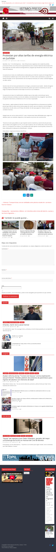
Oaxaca (36, 373)
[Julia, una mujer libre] (49, 526)
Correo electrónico (7, 278)
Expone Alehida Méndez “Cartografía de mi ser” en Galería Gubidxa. (27, 232)
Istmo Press (13, 326)
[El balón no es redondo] (6, 335)
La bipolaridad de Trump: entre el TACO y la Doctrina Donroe (26, 343)
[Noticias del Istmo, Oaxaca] (28, 10)
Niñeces (31, 373)
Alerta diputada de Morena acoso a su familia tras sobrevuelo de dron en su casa (31, 390)
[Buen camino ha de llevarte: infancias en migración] (49, 472)
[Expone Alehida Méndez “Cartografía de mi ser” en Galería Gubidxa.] (28, 221)
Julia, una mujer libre (49, 533)
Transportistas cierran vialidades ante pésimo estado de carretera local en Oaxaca (26, 203)
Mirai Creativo (13, 547)
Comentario (5, 249)
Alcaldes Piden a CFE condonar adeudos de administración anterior (45, 232)
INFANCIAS (21, 373)
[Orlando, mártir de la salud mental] (28, 306)
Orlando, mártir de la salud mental (16, 325)
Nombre (4, 270)
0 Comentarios (22, 60)
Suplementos (49, 484)
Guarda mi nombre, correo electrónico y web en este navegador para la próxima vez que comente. (26, 292)
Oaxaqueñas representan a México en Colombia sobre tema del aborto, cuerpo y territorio (28, 212)
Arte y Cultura (6, 436)
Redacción (14, 60)
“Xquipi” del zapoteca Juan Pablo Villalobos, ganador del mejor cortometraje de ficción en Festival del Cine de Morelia (26, 439)
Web (3, 286)
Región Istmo (6, 52)
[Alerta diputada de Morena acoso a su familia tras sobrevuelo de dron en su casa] (6, 390)
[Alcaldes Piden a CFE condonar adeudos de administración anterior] (45, 221)
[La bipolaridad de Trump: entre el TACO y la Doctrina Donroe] (6, 343)
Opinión (22, 322)
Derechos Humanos (13, 373)
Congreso (6, 373)
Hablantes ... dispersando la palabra (11, 322)
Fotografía (13, 436)
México (26, 373)
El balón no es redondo (17, 336)
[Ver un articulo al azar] (52, 18)
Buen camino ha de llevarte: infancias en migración (49, 494)
